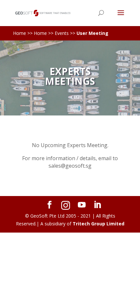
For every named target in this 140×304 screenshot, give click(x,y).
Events (62, 33)
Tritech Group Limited (98, 223)
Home (19, 33)
